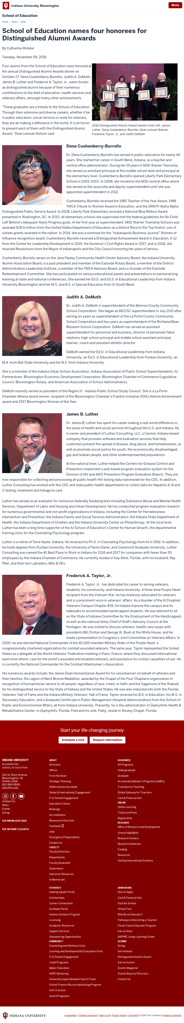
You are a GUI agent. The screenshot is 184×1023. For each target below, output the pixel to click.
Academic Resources (61, 925)
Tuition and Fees (127, 812)
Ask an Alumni (126, 962)
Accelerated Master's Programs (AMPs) (141, 781)
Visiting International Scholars (135, 860)
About (53, 760)
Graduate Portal (58, 909)
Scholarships (57, 897)
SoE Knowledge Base (14, 820)
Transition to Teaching (131, 787)
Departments (57, 857)
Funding (122, 849)
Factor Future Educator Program (137, 925)
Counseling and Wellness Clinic (67, 945)
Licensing (55, 920)
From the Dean (57, 775)
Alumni (122, 941)
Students (55, 887)
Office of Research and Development (139, 827)
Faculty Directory (59, 851)
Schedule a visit (73, 740)
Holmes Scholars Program (64, 914)
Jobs (52, 831)
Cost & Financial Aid (129, 798)
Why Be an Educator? (130, 914)
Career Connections (61, 903)
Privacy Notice (119, 1015)
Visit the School (127, 903)
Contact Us (55, 842)
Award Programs (59, 996)
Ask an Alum (125, 931)
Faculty (54, 847)
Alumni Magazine (128, 968)
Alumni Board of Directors (133, 973)
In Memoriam (57, 879)
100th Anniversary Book (63, 787)
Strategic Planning (60, 781)
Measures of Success (61, 820)
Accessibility (71, 1015)
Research (123, 822)
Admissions (125, 887)
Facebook (13, 796)
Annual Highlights (128, 832)
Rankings (54, 809)
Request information (107, 740)
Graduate (123, 775)
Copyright (133, 1015)
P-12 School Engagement (63, 798)
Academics (124, 760)
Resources (124, 855)
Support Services (59, 931)
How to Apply (125, 892)
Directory (54, 764)
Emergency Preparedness (64, 837)
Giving (121, 945)
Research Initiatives (129, 843)
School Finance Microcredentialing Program (75, 984)
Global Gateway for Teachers (135, 792)
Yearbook (55, 826)
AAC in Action (57, 990)
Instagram (5, 796)
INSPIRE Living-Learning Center (136, 936)
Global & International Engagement (69, 792)
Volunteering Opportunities (65, 936)
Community (56, 941)
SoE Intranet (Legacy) (15, 829)
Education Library (59, 803)
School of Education (19, 16)
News (14, 21)
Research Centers (128, 838)
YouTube (21, 796)
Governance (56, 868)
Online (122, 802)
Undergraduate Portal (62, 892)
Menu (175, 5)
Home (5, 21)
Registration (125, 818)
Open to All (104, 1015)
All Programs (125, 764)
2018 (23, 21)
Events (6, 808)
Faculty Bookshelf (59, 863)
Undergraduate (126, 770)
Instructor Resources (61, 874)
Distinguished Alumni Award (134, 957)
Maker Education (59, 968)
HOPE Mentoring (59, 973)
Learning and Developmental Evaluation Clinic (76, 951)
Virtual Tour (125, 909)
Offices (53, 770)
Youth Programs (58, 962)
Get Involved (125, 951)
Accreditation (57, 815)
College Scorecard (88, 1015)
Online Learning (127, 807)
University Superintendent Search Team (72, 979)
